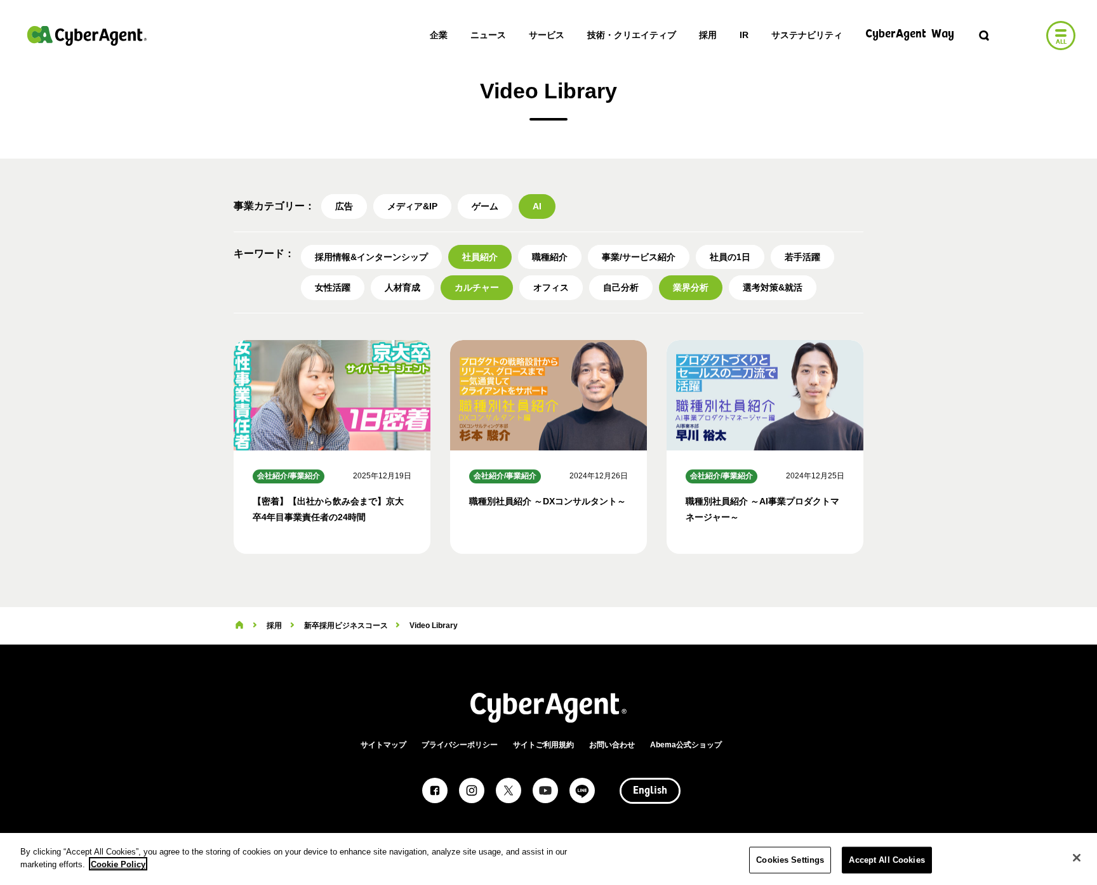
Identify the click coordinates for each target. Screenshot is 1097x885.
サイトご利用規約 (543, 744)
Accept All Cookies (886, 860)
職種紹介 (550, 257)
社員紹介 (480, 257)
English (650, 791)
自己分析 (621, 287)
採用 (708, 35)
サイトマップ (383, 744)
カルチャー (477, 287)
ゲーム (485, 206)
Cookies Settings (790, 860)
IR (744, 35)
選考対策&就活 (772, 287)
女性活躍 (332, 287)
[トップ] (239, 625)
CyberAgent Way (909, 34)
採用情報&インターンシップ (371, 257)
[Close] (1077, 858)
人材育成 (402, 287)
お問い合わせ (612, 744)
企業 (439, 35)
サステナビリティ (806, 35)
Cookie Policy (118, 864)
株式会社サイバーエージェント (87, 35)
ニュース (488, 35)
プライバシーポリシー (460, 744)
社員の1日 (730, 257)
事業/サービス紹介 (638, 257)
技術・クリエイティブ (631, 35)
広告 (344, 206)
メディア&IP (412, 206)
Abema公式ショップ (686, 744)
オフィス (551, 287)
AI (537, 206)
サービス (546, 35)
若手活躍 (802, 257)
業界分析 (690, 287)
